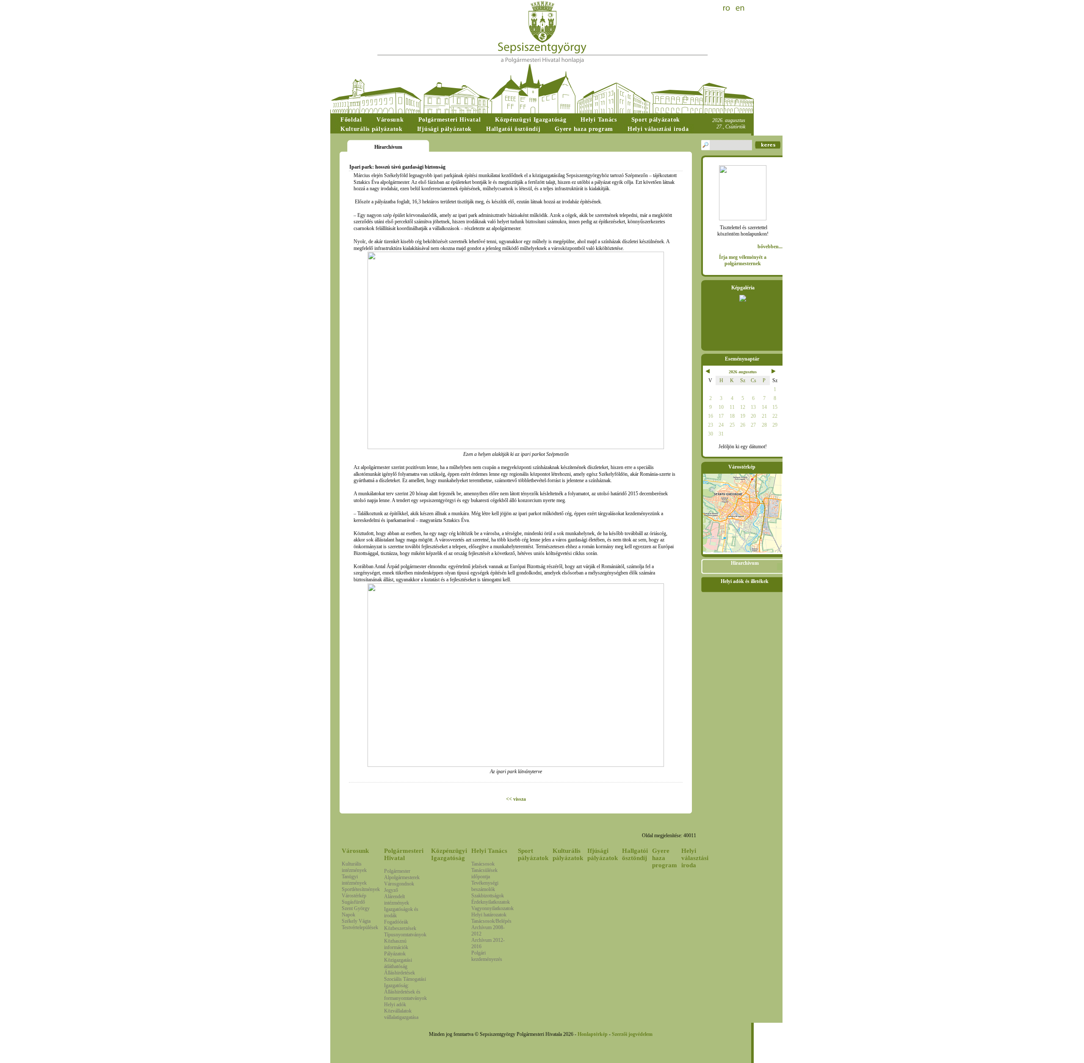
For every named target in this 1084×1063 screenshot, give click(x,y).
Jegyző (391, 890)
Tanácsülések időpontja (484, 873)
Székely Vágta (356, 921)
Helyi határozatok (488, 915)
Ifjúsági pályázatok (602, 854)
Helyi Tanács (489, 850)
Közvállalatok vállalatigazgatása (401, 1014)
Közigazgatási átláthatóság (398, 963)
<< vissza (516, 799)
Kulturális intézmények (354, 867)
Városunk (355, 850)
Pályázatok (395, 954)
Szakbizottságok (487, 896)
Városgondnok (399, 884)
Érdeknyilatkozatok (490, 902)
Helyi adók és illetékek (745, 581)
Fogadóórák (396, 922)
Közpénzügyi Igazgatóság (449, 854)
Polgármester (397, 871)
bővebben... (770, 247)
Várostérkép (354, 896)
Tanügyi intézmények (354, 880)
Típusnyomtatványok (405, 935)
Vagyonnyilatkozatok (492, 908)
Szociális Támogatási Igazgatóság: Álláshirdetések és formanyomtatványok (405, 988)
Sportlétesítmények (361, 889)
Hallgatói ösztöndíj (635, 854)
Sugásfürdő (353, 902)
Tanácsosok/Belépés (491, 921)
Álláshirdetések (399, 973)
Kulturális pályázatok (568, 854)
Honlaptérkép (593, 1034)
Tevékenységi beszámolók (484, 886)
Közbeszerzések (400, 928)
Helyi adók (395, 1004)
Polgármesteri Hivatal (403, 854)
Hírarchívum (745, 563)
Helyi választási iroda (694, 858)
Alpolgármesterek (402, 877)
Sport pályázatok (533, 854)
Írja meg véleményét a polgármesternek (742, 260)
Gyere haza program (664, 858)
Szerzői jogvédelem (632, 1034)
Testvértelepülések (360, 927)
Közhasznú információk (396, 944)
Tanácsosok (483, 864)
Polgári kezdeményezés (486, 956)
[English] (740, 8)
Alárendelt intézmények (396, 900)
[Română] (727, 8)
